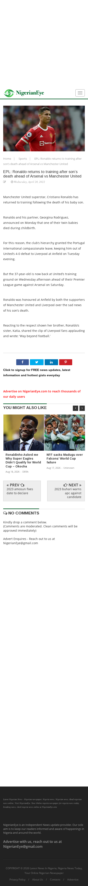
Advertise (73, 879)
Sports (23, 158)
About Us (37, 879)
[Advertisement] (44, 44)
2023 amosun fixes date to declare (20, 491)
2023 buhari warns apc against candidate (67, 493)
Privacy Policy (17, 879)
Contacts (55, 879)
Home (7, 158)
